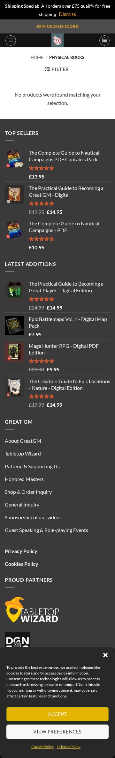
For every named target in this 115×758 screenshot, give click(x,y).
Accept (57, 714)
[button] (105, 655)
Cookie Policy (42, 746)
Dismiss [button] (67, 14)
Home (37, 57)
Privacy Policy (68, 746)
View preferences (57, 731)
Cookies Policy (21, 564)
